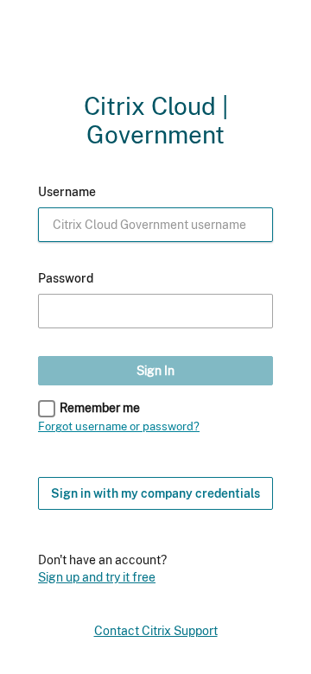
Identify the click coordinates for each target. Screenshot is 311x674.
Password (65, 278)
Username (67, 192)
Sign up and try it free (97, 576)
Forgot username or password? (119, 426)
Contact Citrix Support (156, 631)
